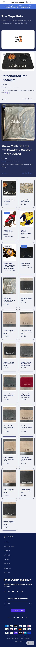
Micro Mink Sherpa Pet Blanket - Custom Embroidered (9, 299)
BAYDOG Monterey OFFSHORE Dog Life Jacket (26, 232)
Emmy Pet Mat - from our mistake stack (26, 332)
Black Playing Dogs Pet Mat (25, 264)
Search (6, 542)
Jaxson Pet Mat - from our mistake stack (9, 523)
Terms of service (25, 638)
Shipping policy (19, 641)
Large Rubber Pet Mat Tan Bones (26, 200)
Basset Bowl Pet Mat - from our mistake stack (26, 363)
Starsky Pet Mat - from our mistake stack (26, 298)
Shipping (3, 87)
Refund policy (15, 638)
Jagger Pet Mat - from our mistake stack (26, 491)
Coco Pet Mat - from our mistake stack (26, 427)
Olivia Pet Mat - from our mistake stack (9, 459)
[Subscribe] (29, 604)
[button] (4, 2)
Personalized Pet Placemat (9, 200)
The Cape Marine (17, 636)
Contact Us (7, 568)
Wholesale (7, 564)
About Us (7, 550)
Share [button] (6, 99)
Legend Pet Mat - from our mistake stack (9, 363)
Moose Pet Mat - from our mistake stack (9, 427)
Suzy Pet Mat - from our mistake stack (26, 459)
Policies (6, 559)
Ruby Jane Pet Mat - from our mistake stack (25, 395)
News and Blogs (9, 546)
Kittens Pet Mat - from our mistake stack (9, 332)
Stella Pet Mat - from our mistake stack (9, 491)
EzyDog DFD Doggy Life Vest (9, 230)
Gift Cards (7, 555)
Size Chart (7, 572)
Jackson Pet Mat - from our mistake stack (9, 395)
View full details (27, 99)
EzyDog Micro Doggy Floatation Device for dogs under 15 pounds (9, 266)
